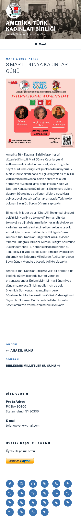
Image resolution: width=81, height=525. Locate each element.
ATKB (33, 59)
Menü (43, 44)
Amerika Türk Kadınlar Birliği (31, 26)
